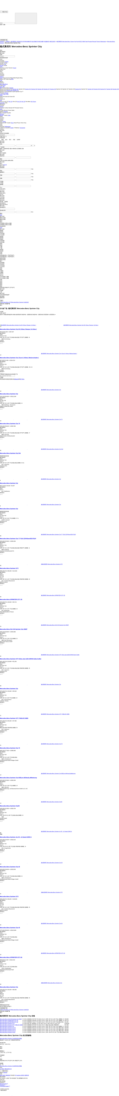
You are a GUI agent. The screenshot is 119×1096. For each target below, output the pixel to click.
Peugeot (90, 41)
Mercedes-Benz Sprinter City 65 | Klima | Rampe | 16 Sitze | (18, 329)
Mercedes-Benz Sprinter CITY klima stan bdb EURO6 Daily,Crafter (20, 659)
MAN (84, 41)
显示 (2, 300)
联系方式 (9, 1069)
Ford (77, 41)
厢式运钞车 (52, 41)
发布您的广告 (4, 1008)
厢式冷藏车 (41, 41)
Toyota (98, 41)
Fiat (75, 41)
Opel (86, 41)
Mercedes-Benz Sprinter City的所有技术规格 (11, 1038)
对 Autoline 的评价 (19, 1075)
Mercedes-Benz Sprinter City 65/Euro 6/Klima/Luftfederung (18, 777)
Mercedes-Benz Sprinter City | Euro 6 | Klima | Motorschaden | (19, 357)
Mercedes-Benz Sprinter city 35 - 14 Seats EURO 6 (16, 837)
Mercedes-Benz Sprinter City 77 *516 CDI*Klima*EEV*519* (18, 538)
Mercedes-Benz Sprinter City (9, 394)
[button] (59, 32)
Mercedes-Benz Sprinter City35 (10, 806)
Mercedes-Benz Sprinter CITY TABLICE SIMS (14, 718)
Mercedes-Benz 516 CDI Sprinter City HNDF (13, 629)
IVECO (80, 41)
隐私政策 (16, 379)
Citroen (72, 41)
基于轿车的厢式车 (26, 41)
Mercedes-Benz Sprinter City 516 (10, 453)
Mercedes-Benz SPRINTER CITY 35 (11, 599)
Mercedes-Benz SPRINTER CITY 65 (11, 957)
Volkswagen (103, 41)
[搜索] (26, 18)
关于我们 (2, 1069)
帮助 (6, 1069)
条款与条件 (3, 1075)
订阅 (2, 377)
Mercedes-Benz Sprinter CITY (9, 568)
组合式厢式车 (34, 41)
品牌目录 (26, 1075)
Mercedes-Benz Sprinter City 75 (10, 423)
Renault (94, 41)
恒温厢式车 (47, 41)
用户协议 (22, 379)
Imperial (5, 1072)
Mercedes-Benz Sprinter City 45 (10, 927)
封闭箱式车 (19, 41)
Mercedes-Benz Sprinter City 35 (10, 866)
